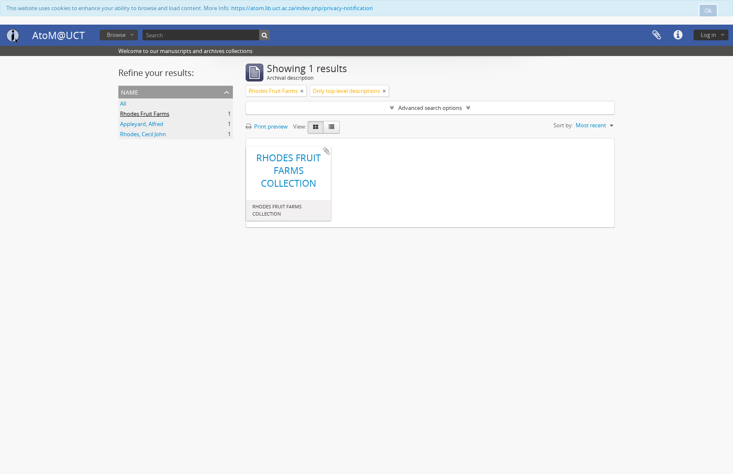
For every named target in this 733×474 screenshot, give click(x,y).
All (123, 103)
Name (129, 91)
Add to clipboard (326, 151)
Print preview (270, 126)
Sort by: (563, 125)
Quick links (677, 35)
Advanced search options (430, 108)
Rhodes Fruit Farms (144, 114)
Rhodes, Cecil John (143, 134)
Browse (116, 35)
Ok (708, 10)
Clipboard (656, 35)
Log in (708, 35)
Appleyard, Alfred (141, 124)
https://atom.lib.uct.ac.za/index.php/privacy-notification (302, 8)
